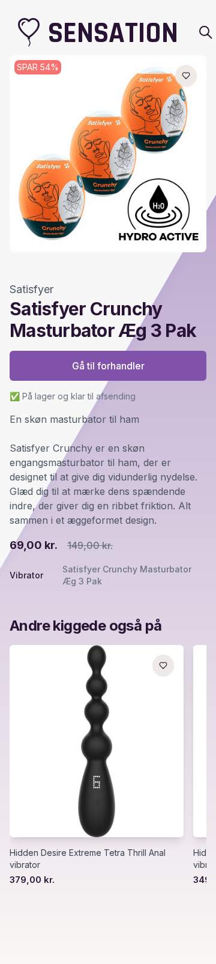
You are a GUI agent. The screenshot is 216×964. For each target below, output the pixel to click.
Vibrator (26, 575)
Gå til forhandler (108, 366)
